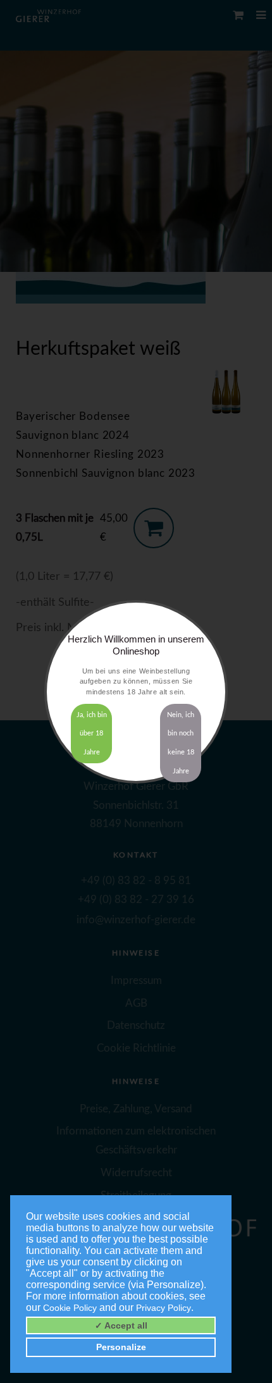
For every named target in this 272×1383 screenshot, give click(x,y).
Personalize (121, 1347)
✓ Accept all (121, 1325)
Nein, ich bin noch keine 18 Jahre (180, 743)
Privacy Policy (163, 1308)
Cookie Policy (70, 1308)
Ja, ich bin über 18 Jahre (92, 733)
